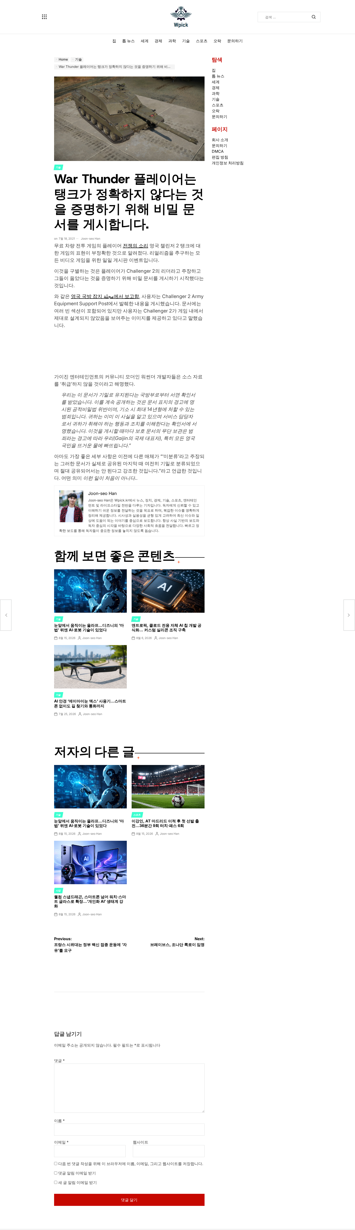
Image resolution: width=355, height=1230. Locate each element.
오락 (217, 40)
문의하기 (235, 40)
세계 (145, 40)
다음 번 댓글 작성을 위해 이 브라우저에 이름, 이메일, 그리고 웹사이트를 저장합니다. (130, 1163)
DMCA (218, 151)
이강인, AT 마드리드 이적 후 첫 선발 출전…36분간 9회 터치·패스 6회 (165, 823)
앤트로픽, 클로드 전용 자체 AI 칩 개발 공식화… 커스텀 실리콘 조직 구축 (166, 627)
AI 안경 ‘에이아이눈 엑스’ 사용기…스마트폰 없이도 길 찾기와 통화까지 (90, 703)
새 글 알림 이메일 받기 (77, 1182)
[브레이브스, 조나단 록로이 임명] (349, 615)
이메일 (61, 1142)
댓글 (59, 1060)
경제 (158, 40)
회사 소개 (220, 139)
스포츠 (201, 40)
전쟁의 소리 (135, 246)
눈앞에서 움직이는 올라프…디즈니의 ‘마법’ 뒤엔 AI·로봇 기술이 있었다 (89, 627)
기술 (186, 40)
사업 (58, 890)
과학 (172, 40)
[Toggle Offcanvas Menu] (44, 17)
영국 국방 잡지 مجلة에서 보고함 (105, 296)
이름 (59, 1120)
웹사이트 (140, 1142)
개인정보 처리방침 (228, 162)
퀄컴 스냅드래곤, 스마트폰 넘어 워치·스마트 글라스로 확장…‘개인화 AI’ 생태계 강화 (90, 901)
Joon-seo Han (90, 238)
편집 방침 (220, 157)
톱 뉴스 (128, 40)
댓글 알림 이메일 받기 (77, 1173)
